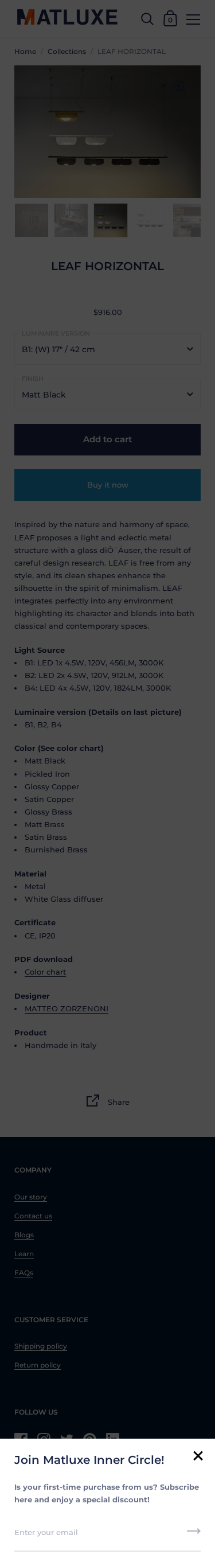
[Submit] (194, 1535)
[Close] (198, 1457)
